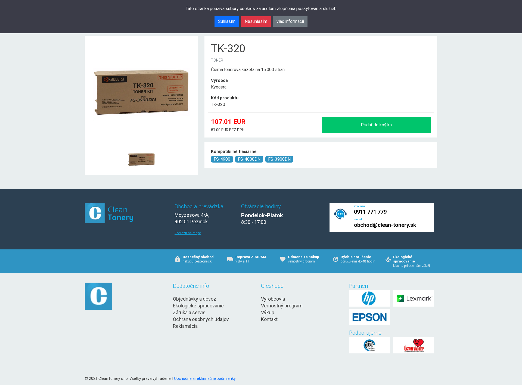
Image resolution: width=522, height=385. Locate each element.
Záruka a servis (189, 312)
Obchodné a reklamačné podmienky (204, 378)
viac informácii (290, 21)
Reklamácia (185, 326)
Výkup (267, 312)
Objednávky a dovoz (194, 299)
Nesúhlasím (256, 21)
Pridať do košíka (376, 124)
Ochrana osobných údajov (201, 319)
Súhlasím (226, 21)
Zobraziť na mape (188, 233)
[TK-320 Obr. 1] (141, 146)
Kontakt (269, 319)
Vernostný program (282, 305)
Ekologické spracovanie (198, 305)
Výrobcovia (273, 299)
